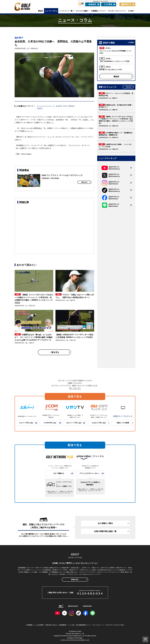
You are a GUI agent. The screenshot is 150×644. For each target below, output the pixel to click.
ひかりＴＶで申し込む (74, 423)
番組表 (116, 77)
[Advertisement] (54, 228)
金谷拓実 (59, 106)
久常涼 (65, 106)
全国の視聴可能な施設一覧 (105, 531)
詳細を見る (84, 182)
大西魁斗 (40, 108)
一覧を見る (54, 352)
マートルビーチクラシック (46, 106)
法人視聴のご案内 (105, 523)
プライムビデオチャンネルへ (89, 473)
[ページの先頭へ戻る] (145, 639)
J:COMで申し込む (50, 423)
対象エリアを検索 (123, 423)
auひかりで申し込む (99, 423)
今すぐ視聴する (58, 473)
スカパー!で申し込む (26, 423)
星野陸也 (71, 106)
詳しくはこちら (75, 388)
